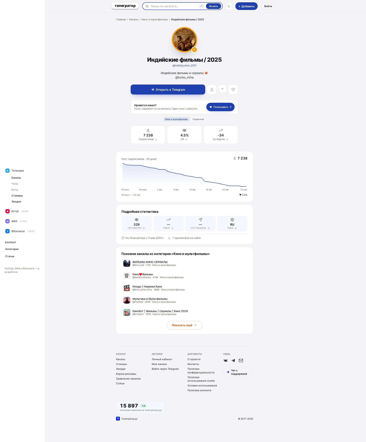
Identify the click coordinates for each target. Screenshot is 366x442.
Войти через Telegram (165, 368)
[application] (184, 177)
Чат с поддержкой (239, 372)
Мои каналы (159, 364)
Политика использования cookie (201, 379)
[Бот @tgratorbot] (233, 360)
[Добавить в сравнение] (222, 89)
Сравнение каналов (128, 378)
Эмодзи (120, 368)
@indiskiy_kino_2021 (185, 65)
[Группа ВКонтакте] (225, 360)
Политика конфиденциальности (201, 370)
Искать (213, 6)
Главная (121, 19)
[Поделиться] (212, 89)
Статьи (120, 383)
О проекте (194, 359)
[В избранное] (233, 89)
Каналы (133, 19)
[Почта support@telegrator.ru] (241, 360)
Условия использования (202, 385)
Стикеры (121, 364)
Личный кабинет (162, 359)
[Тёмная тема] (229, 6)
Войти (268, 6)
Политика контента (199, 390)
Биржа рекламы (126, 373)
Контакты (193, 364)
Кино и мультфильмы (155, 19)
